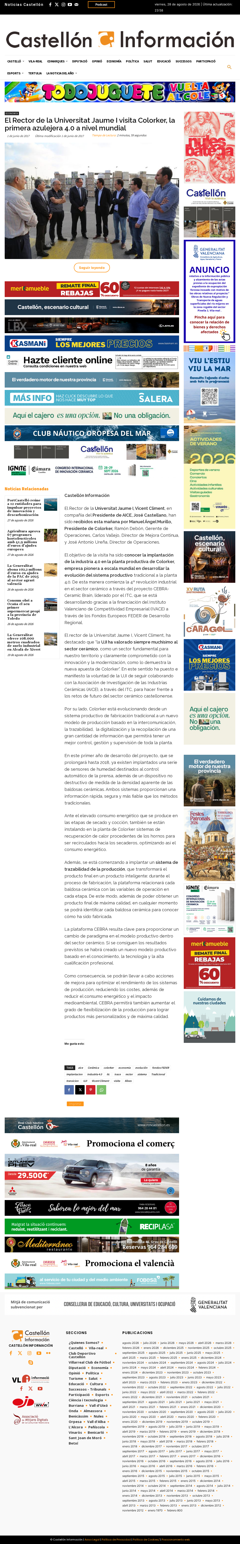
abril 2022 (166, 1392)
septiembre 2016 (180, 1461)
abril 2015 (128, 1480)
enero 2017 (188, 1456)
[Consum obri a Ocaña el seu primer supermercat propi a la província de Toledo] (50, 604)
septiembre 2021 (133, 1402)
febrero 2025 (168, 1357)
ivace (117, 1074)
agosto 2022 (205, 1387)
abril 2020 (167, 1416)
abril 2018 (165, 1441)
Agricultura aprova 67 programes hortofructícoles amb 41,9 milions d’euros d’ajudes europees (23, 540)
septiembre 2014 (181, 1485)
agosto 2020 (205, 1412)
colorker (109, 1067)
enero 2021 (188, 1407)
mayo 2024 (148, 1367)
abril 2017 (128, 1456)
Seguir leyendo (92, 268)
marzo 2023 (148, 1382)
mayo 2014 (148, 1490)
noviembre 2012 (132, 1510)
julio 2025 (176, 1352)
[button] (229, 67)
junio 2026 (167, 1343)
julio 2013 (176, 1500)
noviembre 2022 (133, 1387)
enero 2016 (129, 1471)
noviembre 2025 (198, 1347)
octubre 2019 (201, 1421)
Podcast (101, 4)
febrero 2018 (205, 1441)
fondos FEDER (160, 1067)
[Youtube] (70, 5)
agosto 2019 (157, 1426)
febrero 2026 (130, 1347)
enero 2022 (129, 1397)
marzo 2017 (147, 1456)
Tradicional (158, 1074)
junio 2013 (194, 1500)
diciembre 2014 (210, 1480)
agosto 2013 (157, 1500)
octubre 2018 (156, 1436)
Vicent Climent (100, 1081)
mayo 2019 (211, 1426)
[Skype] (30, 1362)
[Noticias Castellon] (120, 39)
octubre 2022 (157, 1387)
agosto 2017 (157, 1451)
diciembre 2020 (210, 1407)
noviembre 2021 (177, 1397)
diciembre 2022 (212, 1382)
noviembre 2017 (176, 1446)
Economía (12, 113)
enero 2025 (188, 1357)
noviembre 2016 (132, 1461)
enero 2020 (130, 1421)
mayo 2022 (148, 1392)
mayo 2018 (147, 1441)
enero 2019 (188, 1431)
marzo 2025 (148, 1357)
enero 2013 (188, 1505)
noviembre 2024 (133, 1362)
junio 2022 (129, 1392)
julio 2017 (175, 1451)
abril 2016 (165, 1466)
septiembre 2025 (133, 1352)
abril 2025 (128, 1357)
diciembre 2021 (152, 1397)
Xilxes (128, 1081)
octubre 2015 (200, 1471)
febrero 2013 (168, 1505)
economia (124, 1067)
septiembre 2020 (182, 1412)
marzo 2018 (184, 1441)
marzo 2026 (223, 1343)
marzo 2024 (186, 1367)
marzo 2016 (184, 1466)
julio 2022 (224, 1387)
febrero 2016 (205, 1466)
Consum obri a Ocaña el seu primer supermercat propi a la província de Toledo (23, 610)
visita (117, 1081)
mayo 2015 (211, 1476)
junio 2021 (193, 1402)
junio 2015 (193, 1476)
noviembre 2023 (178, 1372)
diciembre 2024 (211, 1357)
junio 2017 (193, 1451)
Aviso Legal (92, 1539)
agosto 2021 (157, 1402)
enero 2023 (189, 1382)
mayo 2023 (213, 1377)
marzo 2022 (185, 1392)
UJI (85, 1081)
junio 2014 (129, 1490)
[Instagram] (63, 5)
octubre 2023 (202, 1372)
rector (129, 1074)
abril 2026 (204, 1343)
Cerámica (93, 1067)
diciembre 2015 (152, 1471)
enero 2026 (151, 1347)
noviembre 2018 (132, 1436)
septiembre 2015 (133, 1476)
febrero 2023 (169, 1382)
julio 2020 (225, 1412)
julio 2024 (225, 1362)
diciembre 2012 (211, 1505)
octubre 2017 (200, 1446)
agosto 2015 (157, 1476)
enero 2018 (129, 1446)
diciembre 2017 (152, 1446)
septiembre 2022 (181, 1387)
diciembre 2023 (152, 1372)
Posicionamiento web (176, 1539)
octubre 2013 (201, 1495)
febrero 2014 (206, 1490)
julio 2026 (149, 1343)
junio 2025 (194, 1352)
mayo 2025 (212, 1352)
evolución (141, 1067)
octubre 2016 (156, 1461)
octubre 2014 (157, 1485)
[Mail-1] (76, 5)
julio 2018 (223, 1436)
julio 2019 (175, 1426)
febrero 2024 (207, 1367)
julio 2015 (175, 1476)
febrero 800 (175, 1510)
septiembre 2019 (133, 1426)
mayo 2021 (211, 1402)
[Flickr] (48, 1353)
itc (108, 1074)
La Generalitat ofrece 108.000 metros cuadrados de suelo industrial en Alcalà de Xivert (24, 642)
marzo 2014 (185, 1490)
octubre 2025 (222, 1347)
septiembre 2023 (133, 1377)
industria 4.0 (94, 1074)
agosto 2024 (205, 1362)
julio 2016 (223, 1461)
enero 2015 (188, 1480)
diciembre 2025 (173, 1347)
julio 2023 (176, 1377)
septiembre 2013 (133, 1500)
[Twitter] (57, 5)
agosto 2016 (204, 1461)
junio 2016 (129, 1466)
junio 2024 (129, 1367)
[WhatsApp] (101, 1089)
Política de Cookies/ (146, 1539)
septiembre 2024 (182, 1362)
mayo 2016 (147, 1466)
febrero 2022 (206, 1392)
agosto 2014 (205, 1485)
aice (80, 1067)
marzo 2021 (147, 1407)
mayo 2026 (186, 1343)
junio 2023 (195, 1377)
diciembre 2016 (210, 1456)
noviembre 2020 (133, 1412)
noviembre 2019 (177, 1421)
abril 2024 (167, 1367)
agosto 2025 (157, 1352)
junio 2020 (129, 1416)
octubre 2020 (157, 1412)
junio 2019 (193, 1426)
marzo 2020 (186, 1416)
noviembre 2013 (177, 1495)
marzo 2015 (147, 1480)
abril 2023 (129, 1382)
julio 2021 (175, 1402)
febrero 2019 (168, 1431)
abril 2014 (166, 1490)
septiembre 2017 (133, 1451)
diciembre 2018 (210, 1431)
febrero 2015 (168, 1480)
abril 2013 (128, 1505)
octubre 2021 (200, 1397)
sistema (141, 1074)
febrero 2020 (207, 1416)
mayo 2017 (211, 1451)
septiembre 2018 (180, 1436)
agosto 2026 (130, 1343)
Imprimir (75, 1104)
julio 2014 (224, 1485)
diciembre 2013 (152, 1495)
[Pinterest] (90, 1089)
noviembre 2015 (176, 1471)
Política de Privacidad (116, 1539)
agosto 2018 (204, 1436)
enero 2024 (130, 1372)
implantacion (74, 1074)
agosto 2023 (157, 1377)
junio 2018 (129, 1441)
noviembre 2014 (133, 1485)
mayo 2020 (148, 1416)
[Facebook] (50, 5)
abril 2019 (128, 1431)
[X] (80, 1089)
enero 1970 (155, 1510)
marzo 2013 (148, 1505)
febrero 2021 (168, 1407)
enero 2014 (129, 1495)
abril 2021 (128, 1407)
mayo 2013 (212, 1500)
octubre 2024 (157, 1362)
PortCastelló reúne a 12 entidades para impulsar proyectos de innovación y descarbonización (24, 507)
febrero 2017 (168, 1456)
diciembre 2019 (152, 1421)
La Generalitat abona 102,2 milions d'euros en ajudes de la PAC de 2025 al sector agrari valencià (24, 575)
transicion (72, 1081)
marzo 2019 (147, 1431)
